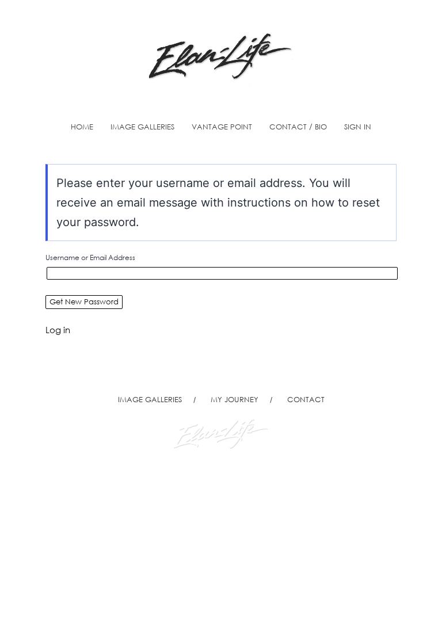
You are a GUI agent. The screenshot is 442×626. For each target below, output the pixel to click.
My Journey (234, 399)
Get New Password (84, 302)
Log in (57, 329)
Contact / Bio (298, 127)
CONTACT (306, 399)
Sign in (357, 127)
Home (82, 127)
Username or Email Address (90, 257)
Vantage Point (222, 127)
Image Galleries (142, 127)
